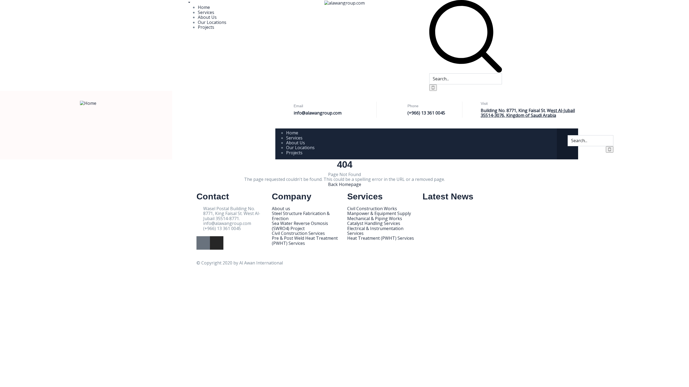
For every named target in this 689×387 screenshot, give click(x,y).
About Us (207, 17)
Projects (206, 27)
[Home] (88, 103)
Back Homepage (344, 184)
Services (206, 12)
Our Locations (212, 22)
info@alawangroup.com (318, 113)
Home (204, 7)
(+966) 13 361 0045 (426, 113)
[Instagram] (216, 243)
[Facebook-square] (203, 243)
